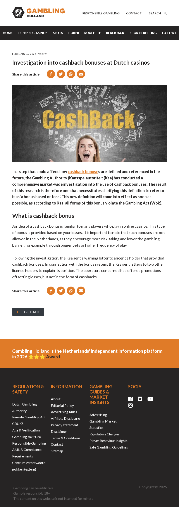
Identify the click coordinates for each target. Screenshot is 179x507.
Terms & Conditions (65, 438)
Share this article (26, 74)
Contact (134, 13)
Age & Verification (26, 430)
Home (7, 33)
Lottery (169, 33)
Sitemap (57, 451)
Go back (32, 312)
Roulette (92, 33)
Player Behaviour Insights (108, 440)
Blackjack (115, 33)
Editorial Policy (62, 405)
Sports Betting (143, 33)
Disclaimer (59, 431)
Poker (73, 33)
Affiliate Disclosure (65, 418)
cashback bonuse (83, 171)
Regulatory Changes (105, 434)
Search (155, 13)
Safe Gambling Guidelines (109, 447)
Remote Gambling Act (29, 417)
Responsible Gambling (101, 13)
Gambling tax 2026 (26, 437)
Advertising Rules (64, 412)
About (55, 399)
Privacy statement (64, 425)
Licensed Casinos (33, 33)
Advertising (98, 414)
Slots (58, 33)
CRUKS (18, 423)
